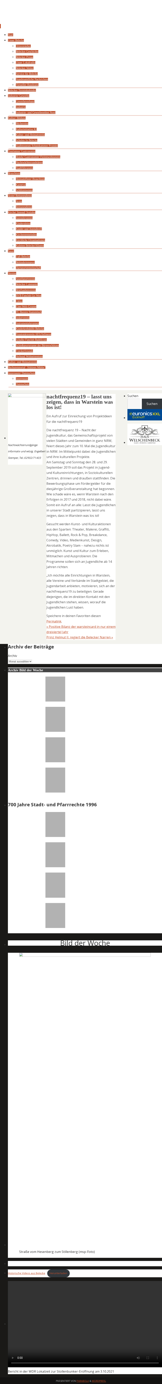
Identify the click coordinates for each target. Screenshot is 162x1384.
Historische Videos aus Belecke (26, 1273)
